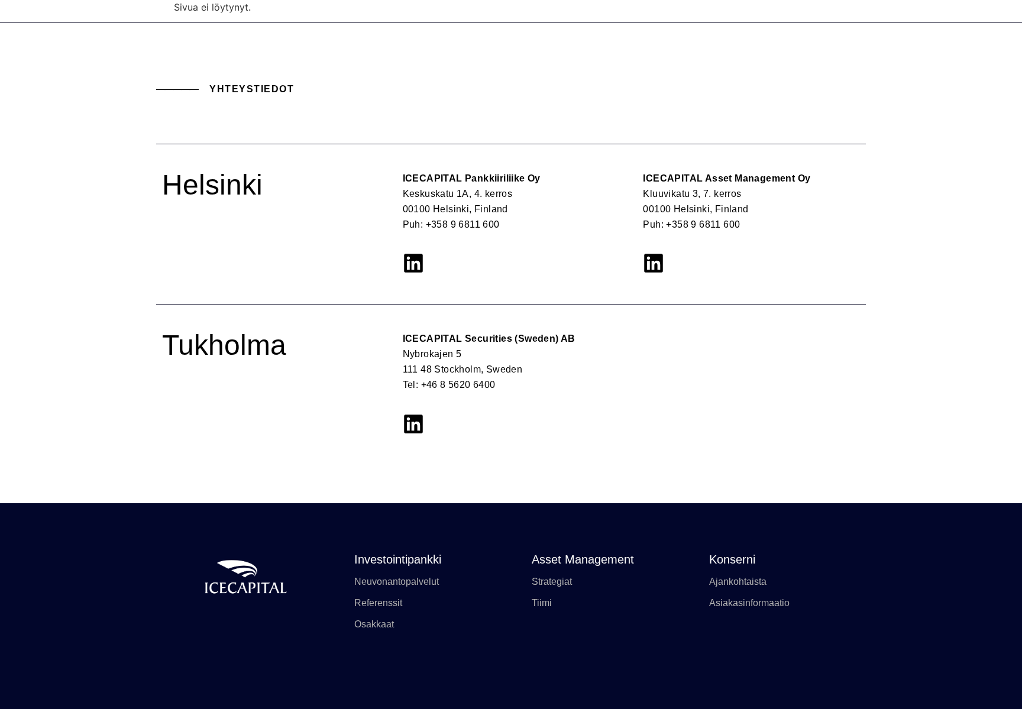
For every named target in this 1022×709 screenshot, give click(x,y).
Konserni (732, 559)
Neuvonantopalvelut (396, 582)
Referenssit (378, 603)
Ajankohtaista (738, 582)
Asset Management (583, 559)
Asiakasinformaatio (749, 603)
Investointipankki (397, 559)
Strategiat (552, 582)
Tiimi (542, 603)
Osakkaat (374, 624)
